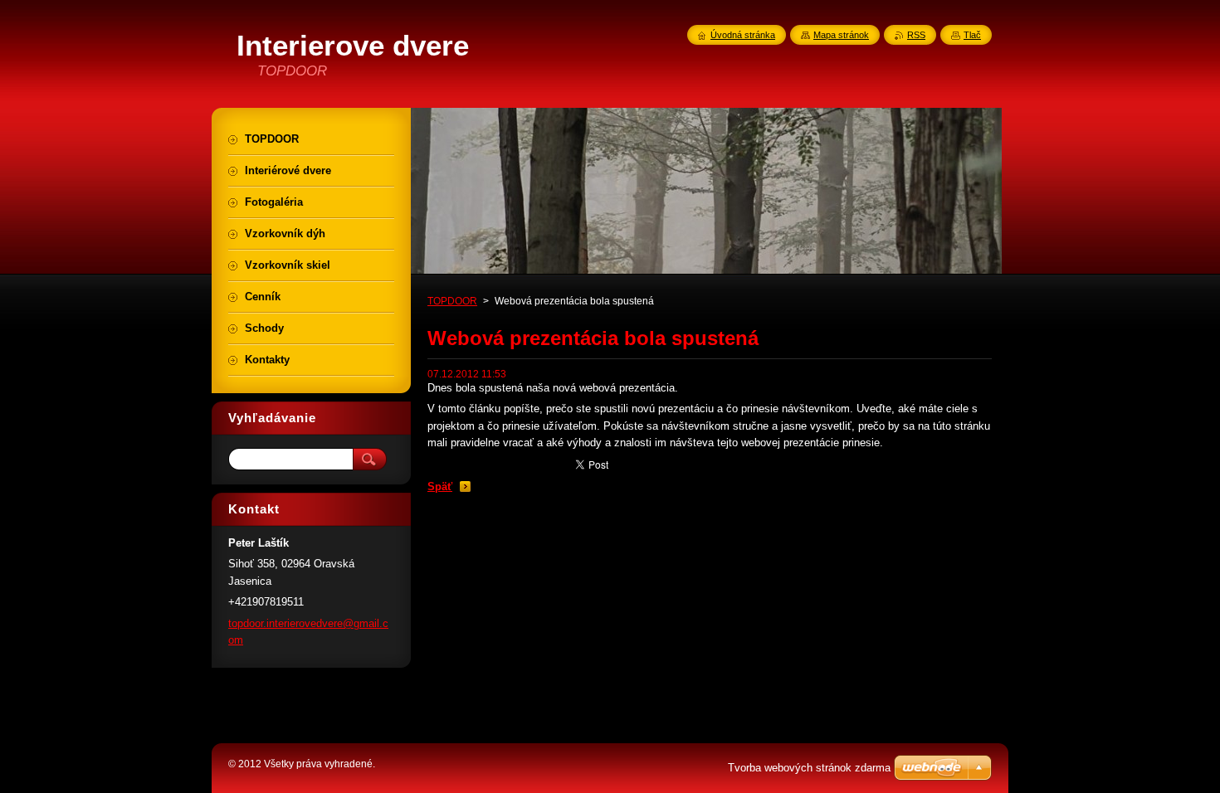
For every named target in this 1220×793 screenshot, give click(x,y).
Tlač (972, 35)
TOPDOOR (452, 301)
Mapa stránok (841, 35)
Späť (439, 486)
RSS (916, 35)
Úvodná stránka (742, 35)
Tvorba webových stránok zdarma (809, 767)
